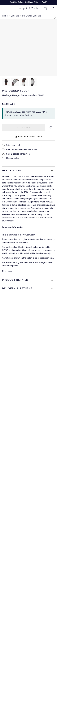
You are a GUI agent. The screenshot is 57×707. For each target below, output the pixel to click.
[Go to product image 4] (33, 82)
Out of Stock (24, 127)
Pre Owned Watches (31, 16)
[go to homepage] (28, 8)
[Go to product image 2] (15, 82)
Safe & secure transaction (18, 154)
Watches (15, 16)
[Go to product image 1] (6, 82)
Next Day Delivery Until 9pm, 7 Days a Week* (28, 2)
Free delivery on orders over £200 (21, 149)
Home (5, 16)
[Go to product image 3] (24, 82)
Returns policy (12, 158)
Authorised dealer (13, 145)
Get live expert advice (30, 137)
